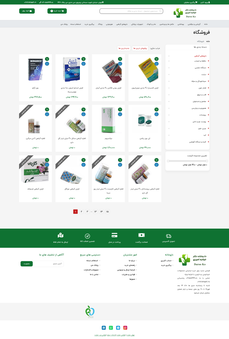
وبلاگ (100, 24)
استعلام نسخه (75, 24)
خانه (206, 24)
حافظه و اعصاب (200, 61)
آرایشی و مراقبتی (194, 24)
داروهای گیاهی (121, 24)
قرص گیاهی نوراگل (72, 189)
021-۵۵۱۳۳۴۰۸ (47, 2)
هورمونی (109, 24)
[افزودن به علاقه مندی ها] (156, 59)
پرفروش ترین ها (140, 48)
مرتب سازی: (155, 48)
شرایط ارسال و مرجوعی (126, 270)
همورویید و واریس (199, 108)
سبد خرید (56, 11)
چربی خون (202, 128)
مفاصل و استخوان (199, 101)
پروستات (202, 115)
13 (95, 211)
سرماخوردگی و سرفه (198, 81)
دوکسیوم (108, 138)
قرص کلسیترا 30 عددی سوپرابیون (145, 88)
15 (107, 211)
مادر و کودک (151, 24)
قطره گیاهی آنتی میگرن (35, 138)
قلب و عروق (201, 95)
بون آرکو (35, 88)
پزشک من (64, 24)
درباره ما (132, 260)
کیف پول (25, 11)
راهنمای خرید (129, 265)
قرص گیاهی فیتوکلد (35, 189)
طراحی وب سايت (100, 335)
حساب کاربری (166, 260)
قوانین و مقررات (128, 274)
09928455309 (30, 2)
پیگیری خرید (89, 24)
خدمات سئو (111, 335)
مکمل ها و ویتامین (167, 24)
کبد (205, 135)
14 (101, 211)
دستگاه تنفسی (200, 68)
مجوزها (132, 279)
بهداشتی (181, 24)
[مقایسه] (156, 64)
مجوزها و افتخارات (91, 270)
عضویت (27, 264)
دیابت (203, 74)
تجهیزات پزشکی (137, 24)
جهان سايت (131, 335)
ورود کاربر (204, 2)
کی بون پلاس (145, 138)
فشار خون (202, 88)
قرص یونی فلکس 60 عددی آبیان (108, 88)
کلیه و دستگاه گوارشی (197, 142)
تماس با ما (94, 274)
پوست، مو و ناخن (199, 122)
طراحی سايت (121, 335)
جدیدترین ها (124, 48)
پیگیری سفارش (189, 2)
